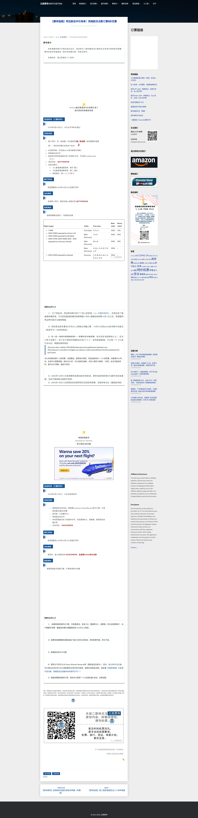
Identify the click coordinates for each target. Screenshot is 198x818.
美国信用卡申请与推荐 (138, 107)
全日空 (139, 259)
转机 (151, 277)
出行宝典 (93, 4)
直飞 (155, 270)
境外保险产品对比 (137, 115)
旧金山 (148, 266)
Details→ (134, 547)
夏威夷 (142, 263)
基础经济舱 (136, 263)
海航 (135, 270)
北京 (147, 259)
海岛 (132, 270)
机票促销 (56, 773)
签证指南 (136, 4)
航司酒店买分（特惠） (138, 111)
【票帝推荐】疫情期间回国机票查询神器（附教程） (61, 790)
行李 (141, 277)
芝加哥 (155, 274)
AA (136, 255)
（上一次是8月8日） (100, 313)
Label (150, 256)
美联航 (143, 274)
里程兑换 (139, 280)
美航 (147, 274)
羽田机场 (151, 274)
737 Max (133, 255)
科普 (132, 274)
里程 (135, 280)
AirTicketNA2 (78, 26)
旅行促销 (104, 4)
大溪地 (146, 263)
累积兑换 (124, 4)
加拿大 (143, 259)
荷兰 (138, 277)
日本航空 (144, 266)
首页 (74, 4)
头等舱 (150, 263)
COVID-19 (143, 255)
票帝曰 (114, 4)
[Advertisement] (84, 83)
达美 (155, 277)
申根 (151, 270)
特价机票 (143, 270)
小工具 (146, 4)
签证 (136, 273)
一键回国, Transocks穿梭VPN (141, 120)
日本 (139, 266)
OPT (153, 256)
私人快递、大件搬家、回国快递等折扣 (144, 84)
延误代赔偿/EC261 (137, 102)
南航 (150, 259)
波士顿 (155, 266)
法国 (151, 266)
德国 (153, 263)
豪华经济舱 (145, 277)
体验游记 (82, 4)
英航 (135, 277)
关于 (154, 4)
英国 (132, 277)
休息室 (135, 259)
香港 (143, 280)
